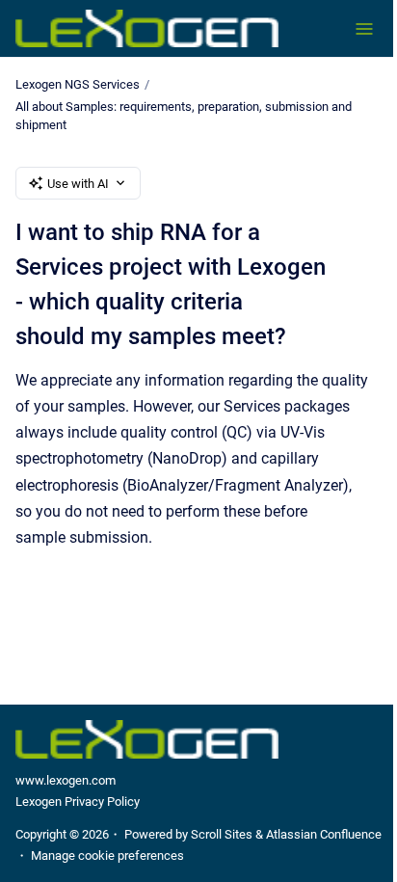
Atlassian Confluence (324, 834)
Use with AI (78, 183)
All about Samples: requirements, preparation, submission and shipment (183, 116)
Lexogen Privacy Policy (77, 801)
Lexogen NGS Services (77, 84)
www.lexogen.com (65, 780)
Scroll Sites (221, 834)
